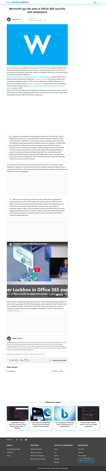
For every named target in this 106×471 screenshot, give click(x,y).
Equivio (29, 86)
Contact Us (10, 452)
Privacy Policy (82, 456)
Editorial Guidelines (36, 449)
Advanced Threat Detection (35, 84)
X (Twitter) (21, 440)
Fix (55, 452)
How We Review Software (38, 459)
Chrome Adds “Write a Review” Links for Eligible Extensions (88, 424)
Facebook (17, 440)
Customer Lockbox (41, 79)
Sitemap (80, 452)
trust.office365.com (13, 311)
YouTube (26, 440)
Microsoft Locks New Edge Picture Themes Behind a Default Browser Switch (41, 424)
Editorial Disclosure (36, 452)
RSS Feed (81, 449)
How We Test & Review (37, 456)
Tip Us (9, 456)
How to (56, 456)
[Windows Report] (19, 2)
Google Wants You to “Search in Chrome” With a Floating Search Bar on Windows (18, 425)
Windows (57, 462)
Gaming (56, 459)
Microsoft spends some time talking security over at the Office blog (29, 77)
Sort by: (55, 371)
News (56, 449)
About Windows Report (13, 449)
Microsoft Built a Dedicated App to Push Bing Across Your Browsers (64, 424)
